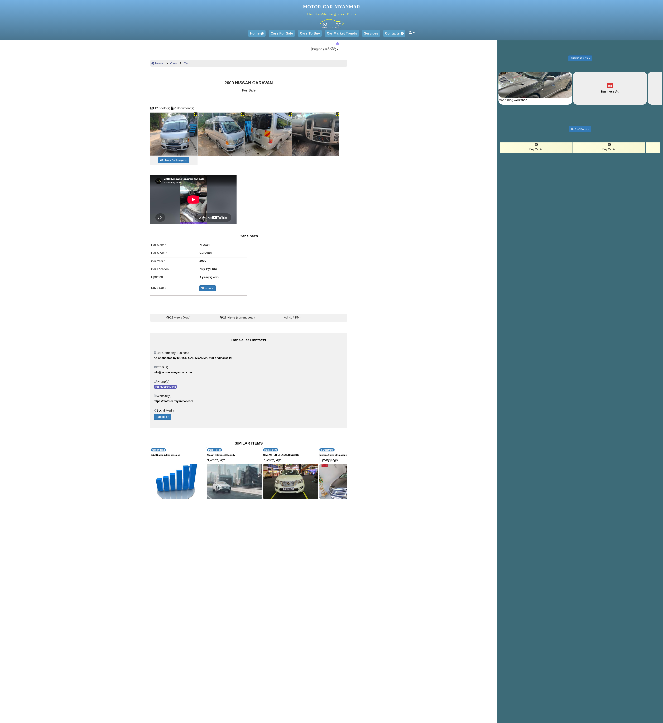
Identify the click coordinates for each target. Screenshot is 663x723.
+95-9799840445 (165, 386)
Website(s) (164, 396)
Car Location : (160, 269)
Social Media (165, 410)
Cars (173, 63)
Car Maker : (159, 245)
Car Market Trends (342, 33)
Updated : (158, 277)
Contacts (393, 33)
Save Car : (158, 288)
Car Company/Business (172, 353)
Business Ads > (580, 58)
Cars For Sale (282, 33)
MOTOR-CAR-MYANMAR (331, 6)
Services (371, 33)
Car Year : (158, 261)
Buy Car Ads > (580, 129)
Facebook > (162, 416)
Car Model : (159, 253)
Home (255, 33)
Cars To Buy (310, 33)
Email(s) (162, 367)
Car (186, 63)
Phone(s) (163, 381)
